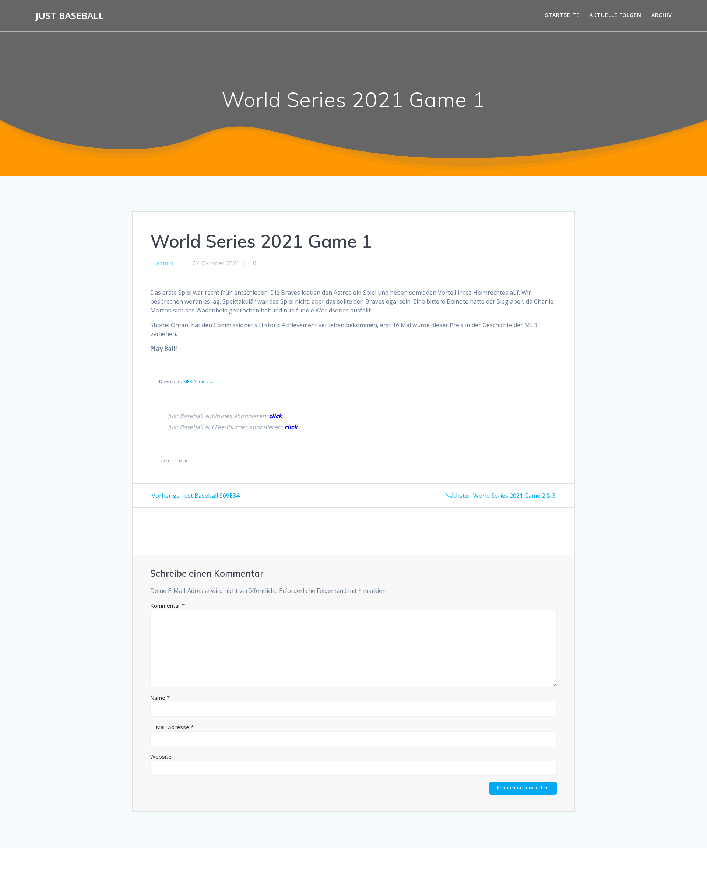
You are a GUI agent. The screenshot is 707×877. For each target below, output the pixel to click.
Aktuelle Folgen (615, 14)
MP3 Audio (198, 381)
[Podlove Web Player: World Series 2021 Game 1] (353, 284)
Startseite (562, 14)
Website (161, 756)
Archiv (661, 14)
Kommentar (167, 605)
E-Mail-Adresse (172, 727)
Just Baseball (69, 16)
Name (160, 697)
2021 (165, 461)
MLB (183, 461)
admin (164, 263)
